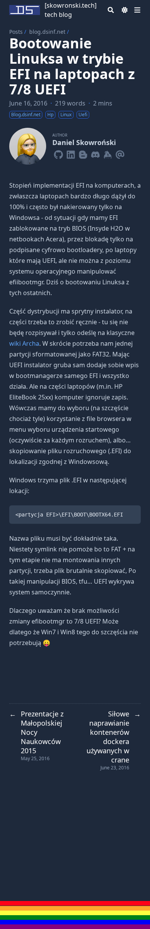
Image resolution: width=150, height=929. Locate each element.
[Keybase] (108, 153)
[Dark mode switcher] (125, 10)
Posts (16, 31)
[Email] (120, 153)
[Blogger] (83, 153)
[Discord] (95, 153)
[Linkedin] (71, 153)
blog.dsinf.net (47, 31)
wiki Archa (24, 343)
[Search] (111, 10)
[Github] (58, 153)
